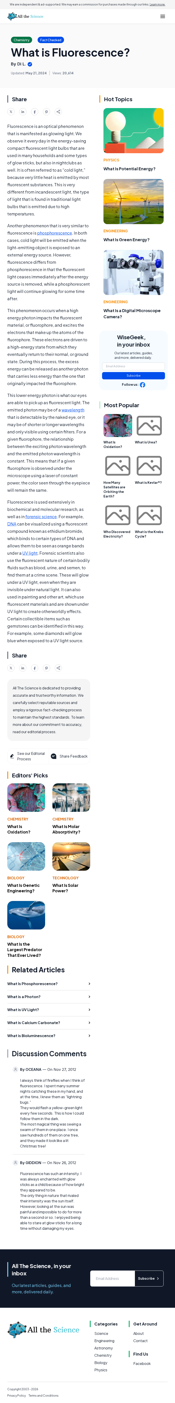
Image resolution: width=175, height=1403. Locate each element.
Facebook (142, 1363)
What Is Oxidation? (19, 829)
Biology (15, 877)
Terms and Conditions (43, 1395)
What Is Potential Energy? (129, 168)
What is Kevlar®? (148, 482)
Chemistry (17, 819)
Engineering (115, 230)
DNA (11, 523)
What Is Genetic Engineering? (23, 888)
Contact (140, 1340)
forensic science (41, 516)
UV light (30, 553)
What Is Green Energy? (126, 239)
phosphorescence (54, 233)
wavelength (73, 409)
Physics (111, 160)
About (138, 1333)
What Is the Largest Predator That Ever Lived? (24, 949)
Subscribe (134, 375)
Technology (65, 877)
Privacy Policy (16, 1395)
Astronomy (103, 1348)
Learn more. (157, 4)
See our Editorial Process (31, 756)
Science (101, 1333)
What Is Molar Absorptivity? (66, 829)
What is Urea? (146, 442)
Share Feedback (73, 756)
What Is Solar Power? (65, 888)
